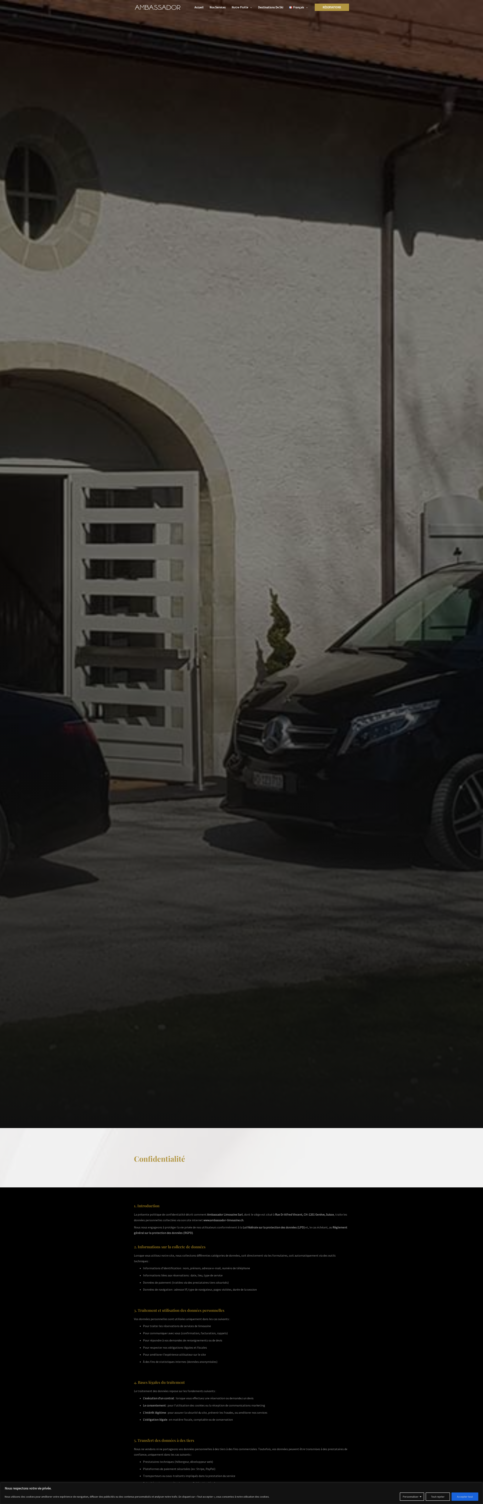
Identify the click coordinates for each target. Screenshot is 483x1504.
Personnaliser (410, 1496)
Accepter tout (465, 1496)
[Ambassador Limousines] (157, 7)
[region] (241, 1493)
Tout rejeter (438, 1496)
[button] (250, 7)
